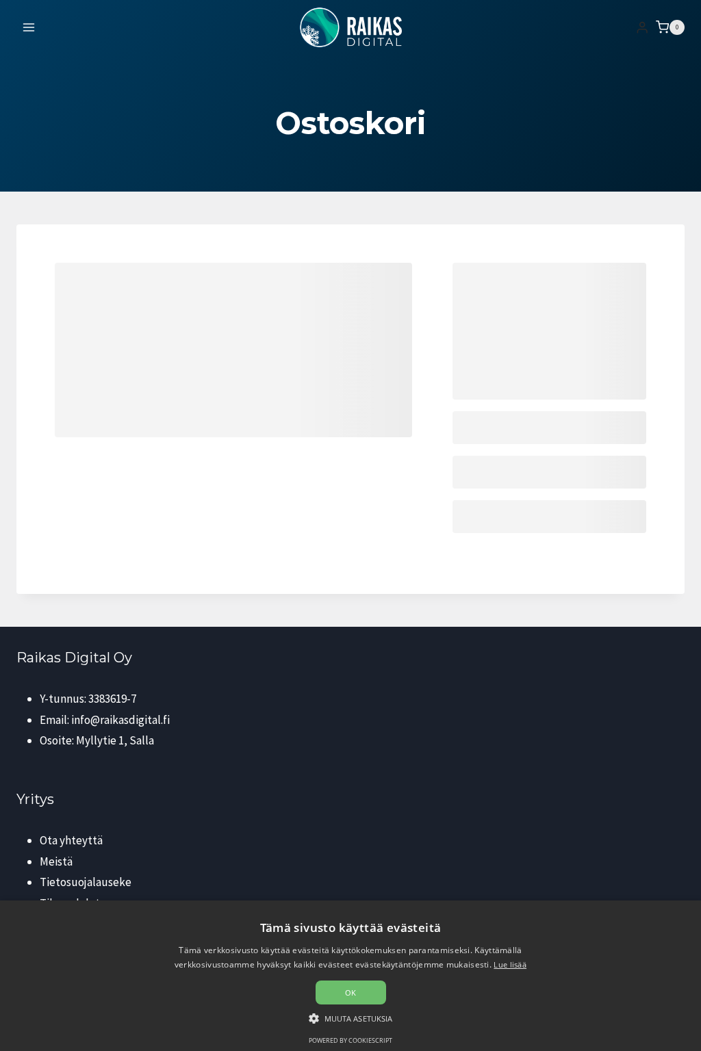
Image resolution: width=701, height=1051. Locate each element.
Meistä (56, 861)
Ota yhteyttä (71, 840)
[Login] (642, 28)
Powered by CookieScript (350, 1040)
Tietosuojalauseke (85, 882)
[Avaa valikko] (29, 27)
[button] (351, 1018)
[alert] (350, 975)
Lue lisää (510, 964)
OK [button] (351, 992)
